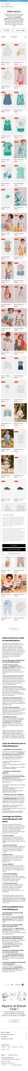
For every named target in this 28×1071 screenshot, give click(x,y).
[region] (14, 534)
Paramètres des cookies (14, 553)
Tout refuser (14, 545)
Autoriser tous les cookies (14, 549)
